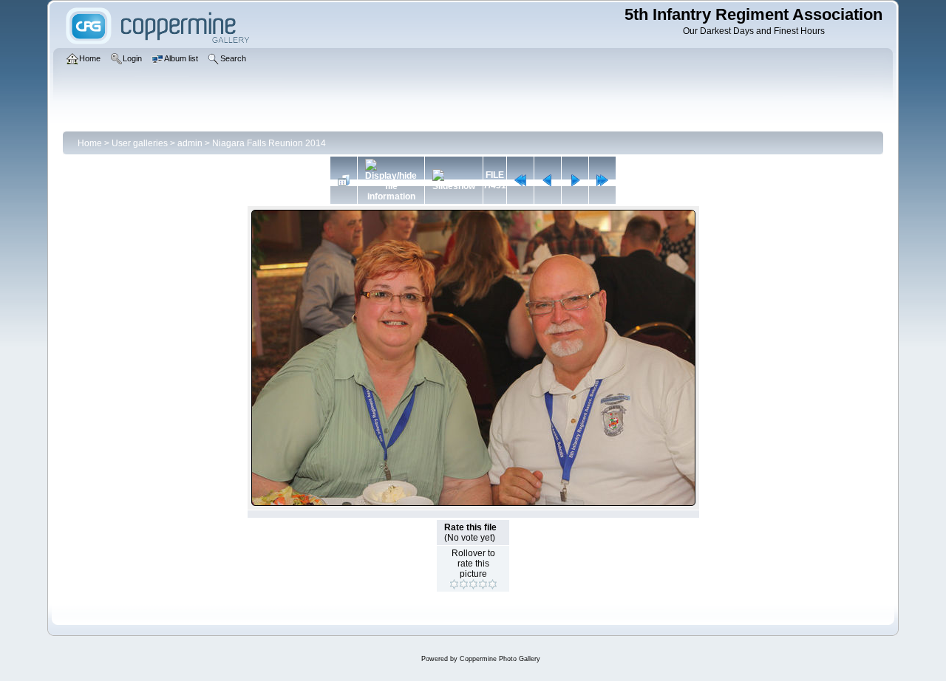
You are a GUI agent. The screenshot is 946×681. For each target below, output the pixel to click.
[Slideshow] (454, 180)
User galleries (140, 143)
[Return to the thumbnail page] (343, 180)
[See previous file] (547, 180)
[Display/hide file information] (391, 180)
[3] (473, 584)
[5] (492, 584)
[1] (454, 584)
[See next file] (575, 180)
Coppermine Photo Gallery (500, 659)
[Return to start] (520, 180)
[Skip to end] (602, 180)
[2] (464, 584)
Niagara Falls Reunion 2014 (269, 143)
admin (190, 143)
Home (90, 143)
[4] (483, 584)
